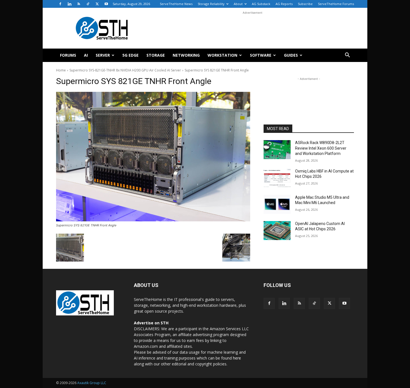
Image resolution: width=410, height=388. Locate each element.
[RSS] (78, 4)
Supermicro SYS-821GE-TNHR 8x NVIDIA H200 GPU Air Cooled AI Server (125, 70)
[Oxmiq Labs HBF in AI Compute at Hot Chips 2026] (277, 178)
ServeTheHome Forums (336, 4)
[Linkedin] (69, 4)
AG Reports (284, 4)
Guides (291, 55)
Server (103, 55)
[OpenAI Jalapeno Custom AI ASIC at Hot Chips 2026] (277, 230)
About (238, 4)
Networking (186, 55)
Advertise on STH (151, 322)
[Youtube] (106, 4)
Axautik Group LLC (91, 382)
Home (61, 70)
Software (260, 55)
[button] (347, 55)
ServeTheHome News (176, 4)
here (237, 358)
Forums (68, 55)
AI (86, 55)
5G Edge (130, 55)
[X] (97, 4)
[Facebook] (60, 4)
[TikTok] (88, 4)
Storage (155, 55)
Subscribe (305, 4)
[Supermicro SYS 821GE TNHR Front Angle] (153, 156)
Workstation (222, 55)
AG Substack (261, 4)
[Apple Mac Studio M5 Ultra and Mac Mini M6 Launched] (277, 204)
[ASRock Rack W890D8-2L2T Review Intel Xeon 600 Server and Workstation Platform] (277, 149)
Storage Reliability (211, 4)
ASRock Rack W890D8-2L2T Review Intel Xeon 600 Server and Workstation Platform (320, 148)
